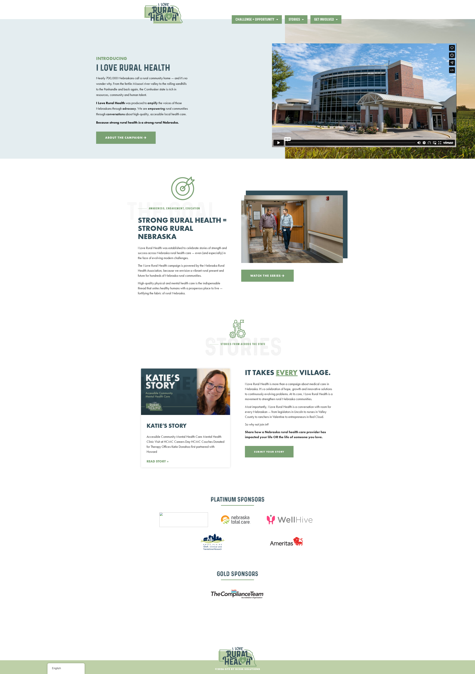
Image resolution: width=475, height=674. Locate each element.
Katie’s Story (166, 426)
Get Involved (324, 19)
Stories (294, 19)
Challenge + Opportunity (254, 19)
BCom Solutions (247, 669)
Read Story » (158, 461)
